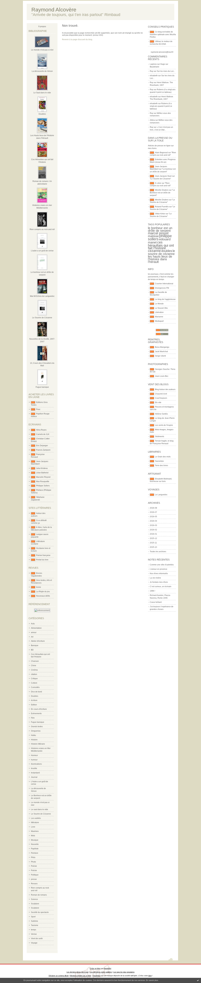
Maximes (35, 831)
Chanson (35, 661)
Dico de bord (36, 692)
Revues (34, 884)
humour (34, 760)
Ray (151, 71)
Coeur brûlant (156, 602)
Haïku (33, 735)
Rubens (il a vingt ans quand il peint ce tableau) (161, 106)
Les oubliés (36, 818)
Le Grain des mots (163, 457)
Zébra (152, 120)
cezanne (154, 251)
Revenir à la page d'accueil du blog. (77, 39)
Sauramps (159, 461)
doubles (166, 251)
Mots (33, 836)
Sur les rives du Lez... (166, 71)
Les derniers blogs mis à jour (78, 972)
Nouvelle (35, 844)
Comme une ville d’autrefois (162, 565)
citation (34, 674)
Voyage (34, 943)
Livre (33, 827)
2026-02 (153, 530)
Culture (34, 683)
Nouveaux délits (43, 596)
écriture (34, 700)
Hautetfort (107, 968)
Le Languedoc (161, 495)
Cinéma (34, 670)
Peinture (34, 853)
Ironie (38, 587)
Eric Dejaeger (42, 445)
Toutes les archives (158, 551)
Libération (159, 312)
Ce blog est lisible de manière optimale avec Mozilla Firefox (163, 34)
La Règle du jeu (43, 591)
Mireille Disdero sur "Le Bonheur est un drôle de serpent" (162, 192)
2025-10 (153, 547)
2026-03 (153, 525)
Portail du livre (42, 560)
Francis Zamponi (43, 450)
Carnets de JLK (42, 434)
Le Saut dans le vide (42, 93)
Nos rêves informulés (159, 573)
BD (32, 650)
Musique (34, 840)
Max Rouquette (42, 481)
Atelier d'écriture (38, 641)
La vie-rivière (155, 578)
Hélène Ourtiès (161, 414)
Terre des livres (161, 465)
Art (32, 637)
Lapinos (153, 64)
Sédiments (159, 436)
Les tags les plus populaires (124, 972)
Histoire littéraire (38, 744)
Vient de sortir (37, 938)
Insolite (34, 768)
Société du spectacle (40, 912)
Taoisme (34, 925)
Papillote (34, 849)
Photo (33, 862)
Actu (33, 624)
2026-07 (153, 512)
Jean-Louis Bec (161, 376)
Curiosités (35, 687)
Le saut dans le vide (39, 809)
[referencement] (42, 610)
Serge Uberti (160, 356)
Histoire (34, 740)
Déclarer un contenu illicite (59, 976)
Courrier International (164, 284)
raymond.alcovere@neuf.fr (162, 52)
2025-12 (153, 538)
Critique (34, 678)
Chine (33, 665)
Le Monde (159, 304)
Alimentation (36, 628)
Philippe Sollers (43, 486)
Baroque (34, 645)
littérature (35, 822)
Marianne (159, 317)
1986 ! (152, 591)
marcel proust (158, 233)
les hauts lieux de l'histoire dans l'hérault (160, 259)
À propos (42, 26)
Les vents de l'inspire (164, 425)
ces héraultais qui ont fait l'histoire (161, 245)
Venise (34, 934)
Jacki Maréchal (161, 351)
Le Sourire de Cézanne (42, 318)
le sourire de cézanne (161, 252)
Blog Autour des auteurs (165, 389)
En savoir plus (152, 980)
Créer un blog (95, 968)
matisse (153, 236)
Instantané (35, 773)
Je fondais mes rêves (159, 582)
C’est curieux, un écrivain (160, 586)
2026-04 (153, 521)
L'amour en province (158, 569)
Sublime (34, 921)
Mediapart (159, 321)
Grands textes (37, 726)
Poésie (34, 866)
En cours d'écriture (39, 709)
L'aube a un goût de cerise (42, 251)
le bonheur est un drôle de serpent (160, 229)
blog (150, 976)
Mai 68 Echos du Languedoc (42, 296)
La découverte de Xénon (42, 71)
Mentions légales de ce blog (80, 976)
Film (33, 718)
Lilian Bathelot (42, 473)
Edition (34, 705)
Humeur (34, 755)
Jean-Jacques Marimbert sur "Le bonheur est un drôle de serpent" (163, 169)
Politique (34, 875)
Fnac (38, 409)
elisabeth (154, 75)
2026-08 (153, 508)
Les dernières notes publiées (101, 972)
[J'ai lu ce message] (198, 980)
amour (33, 632)
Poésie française (43, 555)
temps (33, 930)
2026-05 (153, 516)
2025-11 (153, 543)
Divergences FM (162, 288)
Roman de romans (39, 895)
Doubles (42, 114)
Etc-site (158, 402)
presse (34, 879)
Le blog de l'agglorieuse (165, 299)
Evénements (36, 713)
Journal (34, 777)
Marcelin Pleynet (43, 477)
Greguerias (36, 731)
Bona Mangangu (162, 347)
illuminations (36, 764)
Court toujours (161, 398)
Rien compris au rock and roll (42, 229)
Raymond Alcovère (53, 10)
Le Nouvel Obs (161, 308)
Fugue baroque (42, 387)
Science (34, 899)
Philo (33, 857)
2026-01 (153, 534)
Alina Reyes (41, 430)
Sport (33, 917)
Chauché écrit (161, 394)
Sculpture (35, 904)
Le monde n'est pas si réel (42, 50)
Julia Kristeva (42, 468)
